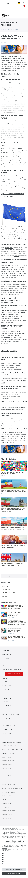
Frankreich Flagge (8, 792)
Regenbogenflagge (8, 725)
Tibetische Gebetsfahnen (10, 714)
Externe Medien (8, 859)
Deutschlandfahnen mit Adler (12, 749)
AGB (3, 665)
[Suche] (23, 3)
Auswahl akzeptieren (14, 869)
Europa (24, 110)
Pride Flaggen (7, 722)
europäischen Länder (7, 167)
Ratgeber (4, 596)
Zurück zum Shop (6, 7)
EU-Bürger (6, 290)
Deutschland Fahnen (9, 746)
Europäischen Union (21, 180)
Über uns (5, 702)
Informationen (6, 589)
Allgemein (5, 586)
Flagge (3, 108)
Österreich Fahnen (8, 760)
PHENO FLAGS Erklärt (9, 27)
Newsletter (6, 689)
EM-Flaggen (6, 718)
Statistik (6, 855)
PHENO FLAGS (20, 436)
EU (25, 231)
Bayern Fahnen (7, 733)
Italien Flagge (7, 796)
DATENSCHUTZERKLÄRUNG (10, 662)
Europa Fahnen (7, 772)
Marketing (6, 857)
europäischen (17, 186)
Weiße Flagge (6, 775)
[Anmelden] (8, 3)
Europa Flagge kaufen (7, 436)
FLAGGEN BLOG (6, 685)
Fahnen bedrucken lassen (11, 693)
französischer (5, 125)
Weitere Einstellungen (7, 865)
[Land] (18, 3)
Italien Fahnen (7, 757)
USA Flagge (5, 807)
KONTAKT (4, 681)
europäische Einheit (6, 337)
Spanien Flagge (7, 814)
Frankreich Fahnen (8, 753)
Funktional (6, 863)
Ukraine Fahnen (7, 768)
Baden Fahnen (6, 737)
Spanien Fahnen (7, 764)
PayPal (5, 861)
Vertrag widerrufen (14, 674)
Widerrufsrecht (7, 654)
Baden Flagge (6, 803)
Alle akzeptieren (14, 873)
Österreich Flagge (8, 811)
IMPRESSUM (5, 658)
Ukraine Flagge (7, 818)
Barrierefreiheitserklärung (12, 669)
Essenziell (6, 853)
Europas (8, 62)
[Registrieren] (13, 3)
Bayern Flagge (7, 799)
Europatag (4, 267)
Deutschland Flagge (9, 784)
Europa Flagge (7, 56)
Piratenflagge (7, 729)
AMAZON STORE (7, 705)
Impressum (4, 847)
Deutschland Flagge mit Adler (12, 788)
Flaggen (21, 92)
